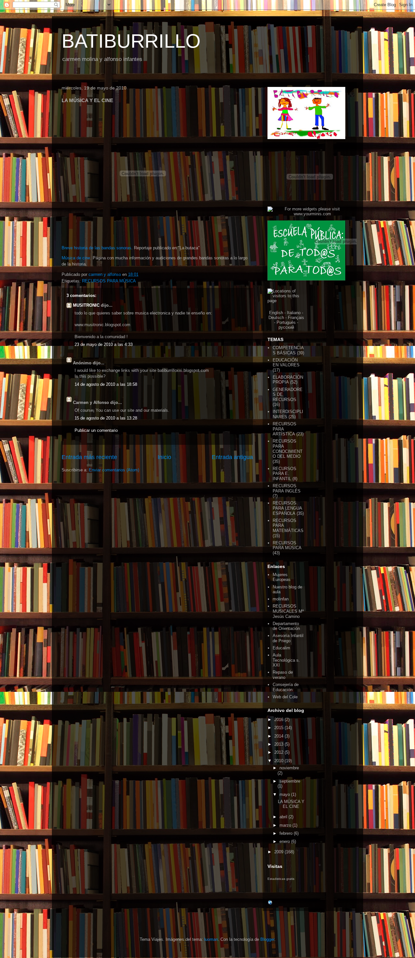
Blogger (267, 939)
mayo (285, 794)
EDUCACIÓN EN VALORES (286, 363)
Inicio (164, 457)
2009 (279, 851)
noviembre (289, 767)
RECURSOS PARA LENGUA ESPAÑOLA (287, 508)
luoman (211, 939)
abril (284, 816)
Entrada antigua (232, 457)
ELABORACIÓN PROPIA (288, 380)
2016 (279, 719)
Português (286, 322)
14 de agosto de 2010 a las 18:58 (106, 384)
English (276, 312)
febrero (286, 833)
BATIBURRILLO (131, 41)
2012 (279, 752)
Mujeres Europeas (281, 577)
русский (286, 327)
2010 (279, 760)
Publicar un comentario (96, 430)
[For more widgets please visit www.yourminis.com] (309, 213)
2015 (279, 727)
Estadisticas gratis (280, 879)
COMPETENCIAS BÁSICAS (288, 350)
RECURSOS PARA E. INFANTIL (284, 473)
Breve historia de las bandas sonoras (96, 247)
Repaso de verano (283, 675)
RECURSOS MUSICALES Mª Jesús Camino (288, 611)
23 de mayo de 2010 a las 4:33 (104, 344)
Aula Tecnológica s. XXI (286, 660)
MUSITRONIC (86, 305)
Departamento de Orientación (286, 626)
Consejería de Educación (286, 687)
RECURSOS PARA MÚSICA (109, 280)
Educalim (281, 647)
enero (285, 841)
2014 (279, 736)
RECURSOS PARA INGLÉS (287, 488)
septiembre (289, 781)
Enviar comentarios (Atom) (114, 469)
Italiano (294, 312)
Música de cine (76, 257)
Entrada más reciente (89, 457)
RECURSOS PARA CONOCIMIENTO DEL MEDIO (287, 449)
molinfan (281, 599)
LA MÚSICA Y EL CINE (291, 804)
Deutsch (276, 317)
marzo (285, 825)
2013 (279, 744)
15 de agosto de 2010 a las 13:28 (106, 418)
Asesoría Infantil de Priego (288, 638)
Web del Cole (285, 696)
